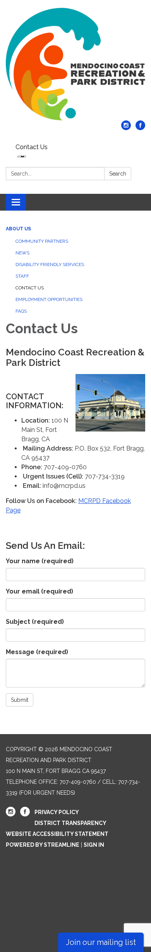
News (22, 253)
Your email (39, 591)
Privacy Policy (56, 812)
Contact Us (31, 147)
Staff (22, 276)
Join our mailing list (101, 942)
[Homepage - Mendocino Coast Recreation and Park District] (75, 64)
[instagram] (126, 128)
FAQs (21, 311)
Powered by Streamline (42, 845)
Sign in (94, 845)
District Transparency (70, 823)
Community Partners (41, 241)
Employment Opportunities (48, 299)
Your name (40, 561)
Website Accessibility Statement (57, 834)
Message (37, 652)
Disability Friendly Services (49, 264)
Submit (19, 700)
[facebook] (140, 128)
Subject (35, 621)
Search (117, 174)
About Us (18, 228)
